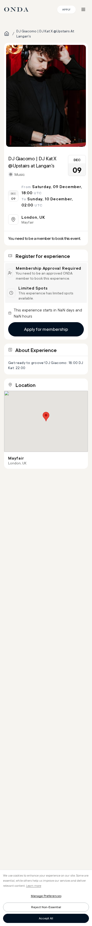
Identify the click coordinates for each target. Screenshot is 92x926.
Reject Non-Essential (46, 907)
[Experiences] (6, 33)
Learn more (33, 886)
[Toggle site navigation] (83, 9)
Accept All (46, 918)
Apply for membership (46, 329)
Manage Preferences (46, 896)
